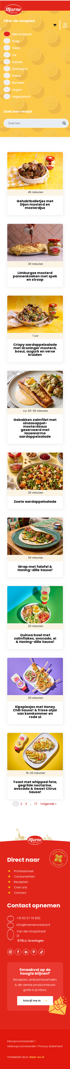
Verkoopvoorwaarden (21, 1046)
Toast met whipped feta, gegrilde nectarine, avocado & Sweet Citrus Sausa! (35, 787)
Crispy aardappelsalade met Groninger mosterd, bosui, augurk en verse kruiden (35, 349)
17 (36, 804)
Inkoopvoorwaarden (20, 1041)
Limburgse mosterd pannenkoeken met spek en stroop (35, 276)
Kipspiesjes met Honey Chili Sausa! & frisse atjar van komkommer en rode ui (35, 711)
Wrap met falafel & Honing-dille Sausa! (35, 568)
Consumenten (24, 876)
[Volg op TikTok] (41, 952)
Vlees (16, 48)
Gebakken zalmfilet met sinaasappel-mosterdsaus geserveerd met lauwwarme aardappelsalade (35, 428)
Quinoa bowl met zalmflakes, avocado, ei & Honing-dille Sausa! (35, 638)
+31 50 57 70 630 (28, 918)
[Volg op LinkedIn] (26, 952)
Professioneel (23, 871)
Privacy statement (50, 1046)
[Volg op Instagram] (10, 952)
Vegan (17, 90)
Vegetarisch (21, 97)
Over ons (20, 887)
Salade (17, 62)
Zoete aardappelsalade (35, 501)
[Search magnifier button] (64, 123)
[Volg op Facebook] (18, 952)
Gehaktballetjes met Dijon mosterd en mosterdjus (35, 204)
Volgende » (48, 804)
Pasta (16, 76)
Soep (16, 41)
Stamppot (20, 69)
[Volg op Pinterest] (34, 952)
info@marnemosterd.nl (33, 925)
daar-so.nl (36, 1057)
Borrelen (18, 83)
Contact (20, 893)
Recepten (21, 882)
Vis (14, 55)
